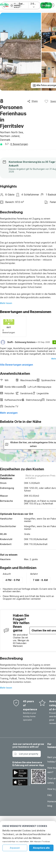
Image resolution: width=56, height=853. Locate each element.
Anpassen (15, 847)
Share (35, 101)
